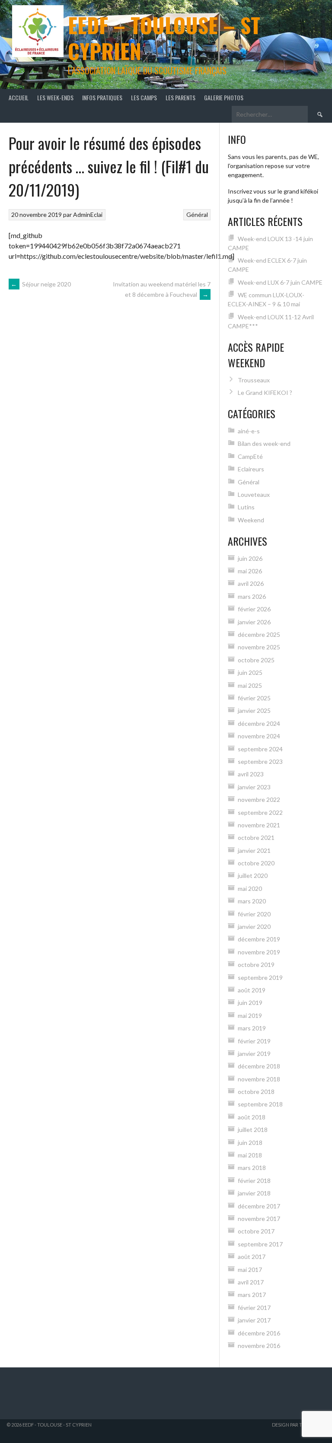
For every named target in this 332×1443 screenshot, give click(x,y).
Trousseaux (254, 380)
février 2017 (254, 1307)
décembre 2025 (259, 634)
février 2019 (254, 1041)
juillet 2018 (253, 1129)
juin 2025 (250, 672)
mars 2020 (252, 901)
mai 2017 (250, 1269)
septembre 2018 (260, 1104)
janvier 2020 (254, 926)
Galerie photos (223, 97)
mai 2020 (250, 888)
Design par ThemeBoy (299, 1424)
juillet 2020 (253, 875)
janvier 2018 (254, 1193)
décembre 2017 (259, 1206)
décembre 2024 (259, 723)
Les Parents (180, 97)
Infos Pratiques (102, 97)
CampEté (250, 456)
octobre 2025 (256, 660)
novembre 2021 (259, 825)
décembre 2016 (259, 1333)
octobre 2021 (256, 837)
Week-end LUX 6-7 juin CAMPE (280, 282)
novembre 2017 (259, 1218)
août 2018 (251, 1117)
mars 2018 (252, 1167)
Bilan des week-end (264, 443)
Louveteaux (254, 494)
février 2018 (254, 1180)
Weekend (251, 520)
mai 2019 (250, 1015)
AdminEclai (87, 214)
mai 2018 (250, 1155)
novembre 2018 (259, 1079)
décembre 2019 (259, 939)
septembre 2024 (260, 749)
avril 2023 (251, 774)
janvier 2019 (254, 1053)
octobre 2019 (256, 964)
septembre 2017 (260, 1244)
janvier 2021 (254, 850)
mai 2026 (250, 571)
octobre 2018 (256, 1091)
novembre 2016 (259, 1345)
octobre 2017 (256, 1231)
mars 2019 (252, 1028)
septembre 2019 (260, 977)
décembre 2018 (259, 1066)
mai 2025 (250, 685)
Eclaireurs (251, 469)
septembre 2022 (260, 812)
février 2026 (254, 609)
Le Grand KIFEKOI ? (265, 392)
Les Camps (144, 97)
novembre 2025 (259, 647)
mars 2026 (252, 596)
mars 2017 (252, 1294)
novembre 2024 (259, 736)
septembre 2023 (260, 761)
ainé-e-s (249, 431)
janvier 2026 (254, 622)
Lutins (246, 507)
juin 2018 (250, 1142)
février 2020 (254, 914)
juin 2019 (250, 1002)
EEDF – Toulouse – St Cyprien (164, 38)
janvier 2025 (254, 710)
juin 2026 (250, 558)
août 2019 (251, 990)
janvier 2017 (254, 1320)
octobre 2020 (256, 863)
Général (197, 214)
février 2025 (254, 698)
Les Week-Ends (55, 97)
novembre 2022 (259, 799)
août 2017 (251, 1256)
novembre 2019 (259, 952)
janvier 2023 (254, 787)
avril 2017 (251, 1282)
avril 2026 (251, 583)
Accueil (19, 97)
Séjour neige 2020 (41, 284)
